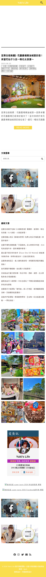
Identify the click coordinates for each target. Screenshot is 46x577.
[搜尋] (42, 158)
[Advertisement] (23, 26)
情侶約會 (14, 69)
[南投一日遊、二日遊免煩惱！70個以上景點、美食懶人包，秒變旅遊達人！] (34, 320)
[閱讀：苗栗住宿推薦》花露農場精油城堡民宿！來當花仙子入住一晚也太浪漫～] (23, 107)
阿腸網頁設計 (27, 572)
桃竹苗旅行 (24, 69)
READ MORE (22, 128)
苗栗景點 (33, 69)
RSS (30, 554)
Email (26, 554)
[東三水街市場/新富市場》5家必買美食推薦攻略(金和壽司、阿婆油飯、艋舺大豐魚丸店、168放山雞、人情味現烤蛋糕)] (34, 343)
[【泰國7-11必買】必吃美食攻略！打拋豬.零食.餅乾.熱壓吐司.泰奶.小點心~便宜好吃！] (34, 366)
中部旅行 (22, 66)
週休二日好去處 (7, 71)
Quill (25, 569)
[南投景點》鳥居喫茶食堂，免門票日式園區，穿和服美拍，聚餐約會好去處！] (12, 366)
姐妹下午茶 (6, 69)
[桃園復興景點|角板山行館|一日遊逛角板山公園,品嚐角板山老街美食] (34, 389)
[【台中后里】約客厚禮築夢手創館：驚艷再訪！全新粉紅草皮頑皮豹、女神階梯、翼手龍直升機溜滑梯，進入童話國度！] (12, 343)
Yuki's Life (23, 2)
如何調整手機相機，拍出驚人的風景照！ (16, 269)
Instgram (18, 554)
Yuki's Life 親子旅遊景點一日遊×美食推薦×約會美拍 (26, 566)
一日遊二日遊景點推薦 (9, 66)
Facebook (14, 554)
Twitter (22, 554)
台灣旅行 (31, 66)
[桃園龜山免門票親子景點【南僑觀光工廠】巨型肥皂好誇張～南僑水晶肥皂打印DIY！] (12, 389)
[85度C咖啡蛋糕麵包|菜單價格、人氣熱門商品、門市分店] (34, 412)
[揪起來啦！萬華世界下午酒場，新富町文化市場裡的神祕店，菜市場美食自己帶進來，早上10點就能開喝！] (12, 412)
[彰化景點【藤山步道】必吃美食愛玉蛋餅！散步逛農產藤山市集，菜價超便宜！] (12, 320)
